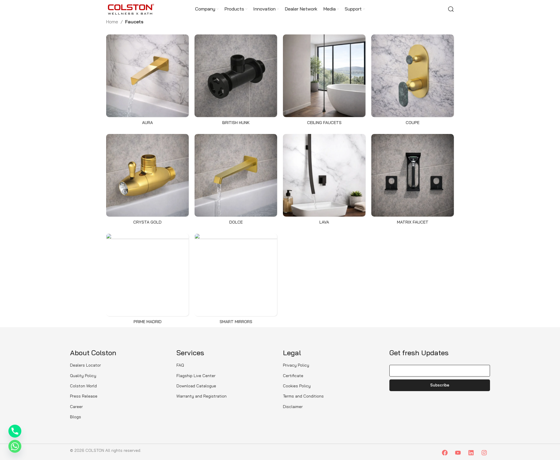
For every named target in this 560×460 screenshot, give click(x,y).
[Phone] (14, 431)
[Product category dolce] (236, 181)
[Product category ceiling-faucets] (324, 81)
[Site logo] (131, 8)
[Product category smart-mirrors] (236, 280)
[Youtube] (458, 453)
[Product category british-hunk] (236, 81)
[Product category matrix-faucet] (412, 181)
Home (112, 22)
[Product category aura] (147, 81)
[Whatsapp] (14, 446)
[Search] (451, 9)
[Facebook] (445, 453)
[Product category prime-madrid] (147, 280)
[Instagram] (484, 453)
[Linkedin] (471, 453)
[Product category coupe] (412, 81)
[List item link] (120, 365)
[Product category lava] (324, 181)
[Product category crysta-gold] (147, 181)
